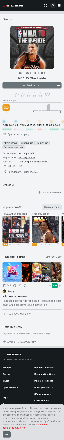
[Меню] (59, 5)
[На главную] (12, 5)
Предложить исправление (22, 171)
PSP (20, 165)
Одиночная (42, 143)
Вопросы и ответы (44, 367)
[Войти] (53, 5)
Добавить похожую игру (21, 341)
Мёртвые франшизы (14, 296)
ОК (6, 434)
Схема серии (51, 207)
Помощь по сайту (43, 387)
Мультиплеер (11, 143)
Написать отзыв (52, 192)
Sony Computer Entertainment (33, 161)
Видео (5, 381)
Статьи (6, 374)
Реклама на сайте (43, 381)
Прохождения (10, 387)
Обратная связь (42, 394)
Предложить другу (18, 134)
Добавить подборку (19, 314)
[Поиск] (45, 5)
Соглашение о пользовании (41, 402)
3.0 (5, 244)
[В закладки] (24, 285)
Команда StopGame (44, 374)
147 (19, 285)
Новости (6, 367)
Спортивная (27, 143)
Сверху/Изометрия (13, 147)
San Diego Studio (26, 157)
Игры (5, 397)
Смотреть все (54, 257)
